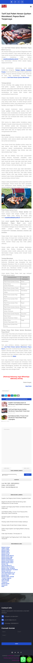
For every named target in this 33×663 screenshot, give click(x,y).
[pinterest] (22, 2)
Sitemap (19, 660)
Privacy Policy (16, 657)
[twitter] (15, 2)
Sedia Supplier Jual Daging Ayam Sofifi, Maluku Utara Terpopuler (16, 537)
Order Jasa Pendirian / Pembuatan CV (12, 533)
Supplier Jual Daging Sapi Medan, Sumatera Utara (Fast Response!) (16, 507)
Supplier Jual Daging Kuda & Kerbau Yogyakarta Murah (16, 498)
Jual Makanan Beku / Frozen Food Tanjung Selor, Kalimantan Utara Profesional (15, 512)
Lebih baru (6, 468)
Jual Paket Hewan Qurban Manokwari (18, 77)
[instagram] (18, 2)
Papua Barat (5, 390)
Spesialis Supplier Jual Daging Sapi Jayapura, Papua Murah (15, 517)
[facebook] (11, 2)
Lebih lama (26, 468)
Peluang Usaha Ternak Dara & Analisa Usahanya (14, 525)
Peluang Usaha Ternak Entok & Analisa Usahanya (15, 521)
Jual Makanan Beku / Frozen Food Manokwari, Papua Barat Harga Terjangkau (18, 417)
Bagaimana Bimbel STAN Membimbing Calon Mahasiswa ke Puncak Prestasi (14, 502)
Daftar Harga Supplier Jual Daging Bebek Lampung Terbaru (15, 529)
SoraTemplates (10, 655)
